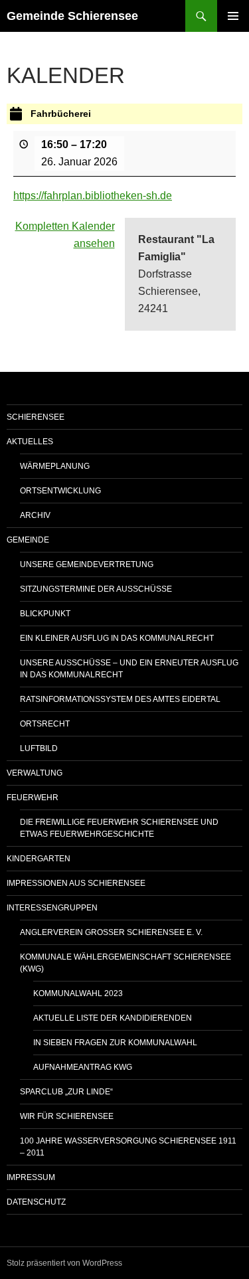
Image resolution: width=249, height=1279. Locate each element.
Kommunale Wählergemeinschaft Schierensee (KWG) (125, 963)
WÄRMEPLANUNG (55, 466)
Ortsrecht (45, 723)
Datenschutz (36, 1202)
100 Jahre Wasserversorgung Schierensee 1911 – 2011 (128, 1146)
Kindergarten (38, 858)
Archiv (35, 515)
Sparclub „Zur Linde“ (66, 1091)
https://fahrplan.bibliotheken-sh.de (92, 195)
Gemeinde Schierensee (72, 16)
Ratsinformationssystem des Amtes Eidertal (120, 699)
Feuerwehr (32, 797)
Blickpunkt (45, 613)
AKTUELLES (30, 441)
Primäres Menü (233, 16)
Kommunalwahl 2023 (78, 993)
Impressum (31, 1177)
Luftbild (39, 748)
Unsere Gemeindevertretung (86, 564)
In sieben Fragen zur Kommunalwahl (115, 1042)
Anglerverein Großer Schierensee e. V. (111, 932)
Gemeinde (28, 540)
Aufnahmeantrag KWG (82, 1067)
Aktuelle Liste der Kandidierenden (112, 1018)
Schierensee (35, 417)
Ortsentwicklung (60, 490)
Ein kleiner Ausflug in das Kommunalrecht (117, 638)
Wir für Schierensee (67, 1116)
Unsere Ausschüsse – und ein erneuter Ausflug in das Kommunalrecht (129, 668)
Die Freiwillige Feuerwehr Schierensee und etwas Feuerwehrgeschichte (119, 828)
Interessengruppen (52, 907)
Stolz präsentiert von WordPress (64, 1263)
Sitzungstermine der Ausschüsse (96, 589)
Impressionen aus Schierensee (76, 883)
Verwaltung (34, 773)
